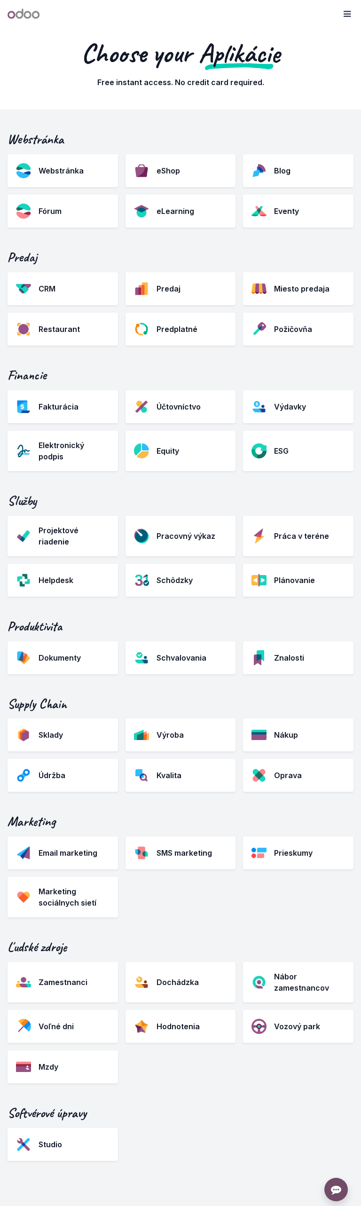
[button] (347, 14)
